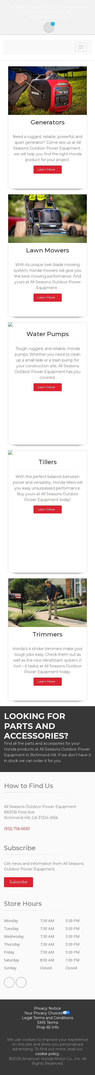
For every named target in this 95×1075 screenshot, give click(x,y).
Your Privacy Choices (43, 1013)
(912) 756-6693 (17, 828)
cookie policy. (47, 1053)
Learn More (46, 169)
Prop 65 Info (47, 1027)
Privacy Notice (47, 1008)
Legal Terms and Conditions (47, 1017)
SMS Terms (47, 1022)
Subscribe (18, 882)
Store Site (61, 17)
